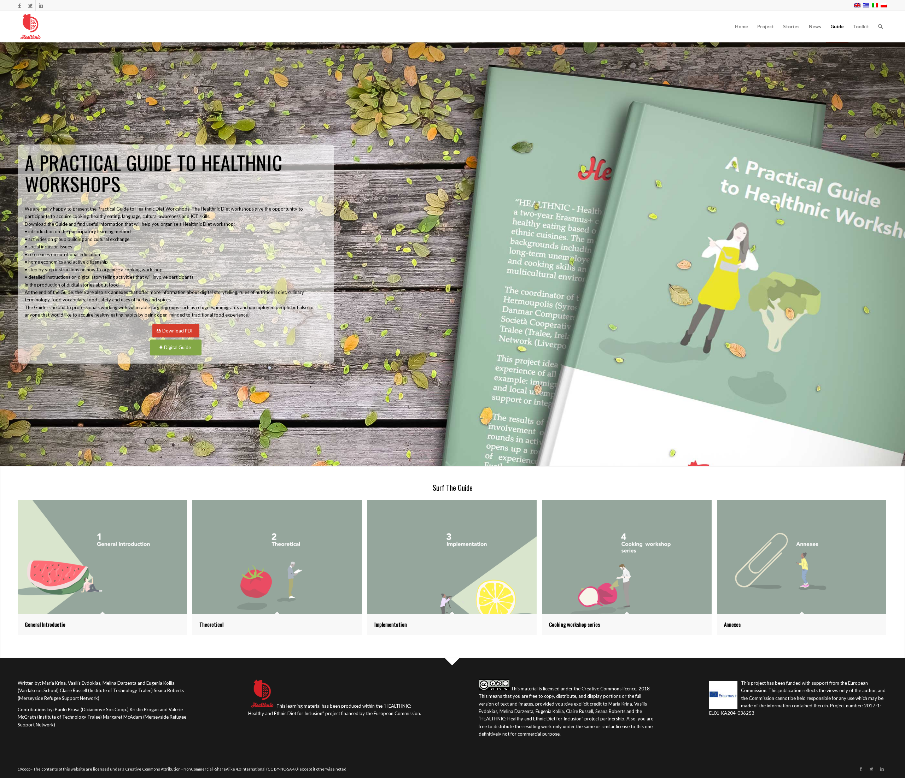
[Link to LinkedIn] (41, 5)
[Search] (880, 26)
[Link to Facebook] (19, 5)
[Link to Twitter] (30, 5)
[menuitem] (741, 26)
